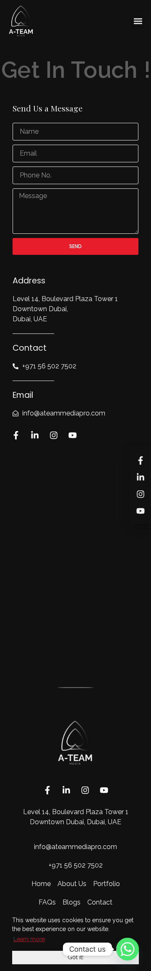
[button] (138, 21)
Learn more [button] (29, 939)
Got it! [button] (75, 957)
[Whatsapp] (127, 949)
